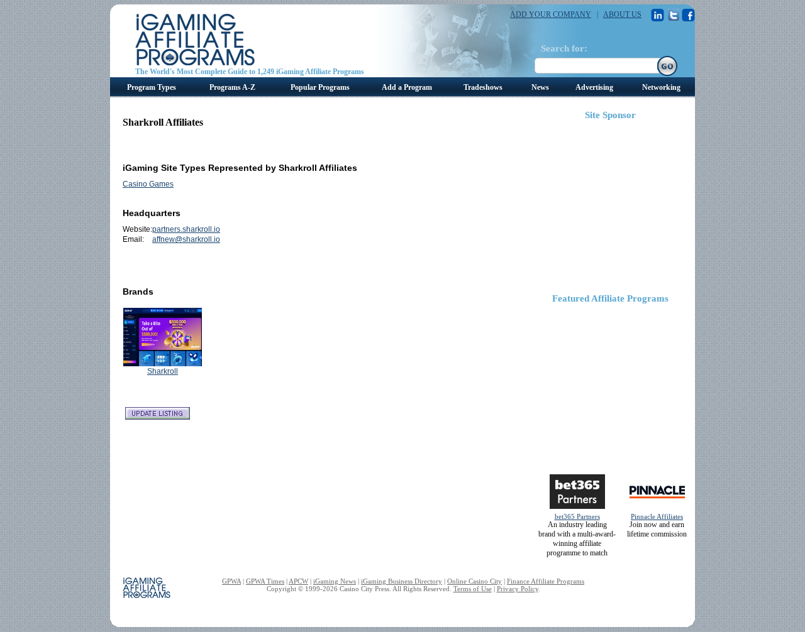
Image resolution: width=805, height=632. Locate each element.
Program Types (151, 87)
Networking (661, 87)
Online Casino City (474, 581)
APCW (298, 581)
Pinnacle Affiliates (657, 516)
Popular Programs (320, 87)
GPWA (231, 581)
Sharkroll (162, 371)
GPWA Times (265, 581)
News (540, 87)
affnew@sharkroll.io (186, 239)
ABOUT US (622, 14)
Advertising (594, 87)
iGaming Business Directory (401, 581)
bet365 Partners (577, 516)
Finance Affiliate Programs (545, 581)
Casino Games (148, 184)
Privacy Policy (517, 588)
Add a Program (407, 87)
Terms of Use (472, 588)
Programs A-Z (232, 87)
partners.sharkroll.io (186, 229)
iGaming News (334, 581)
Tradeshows (483, 87)
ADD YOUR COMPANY (550, 14)
